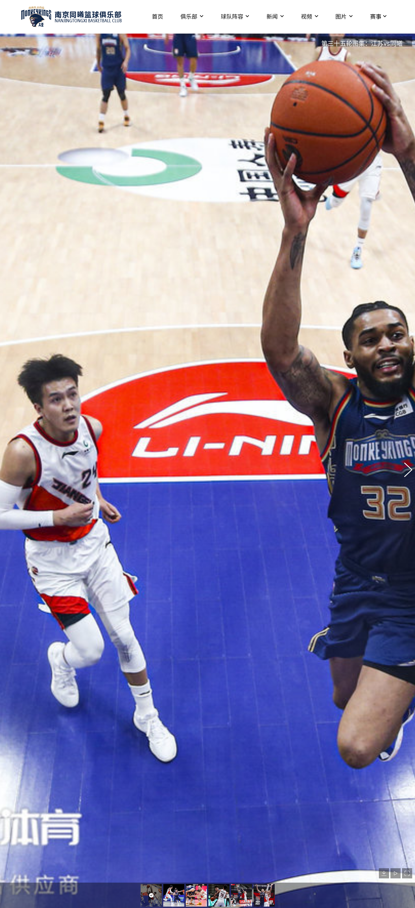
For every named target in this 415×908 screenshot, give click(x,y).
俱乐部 (188, 16)
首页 (157, 16)
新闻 (272, 16)
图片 (341, 16)
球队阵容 (232, 16)
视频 (306, 16)
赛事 (375, 16)
